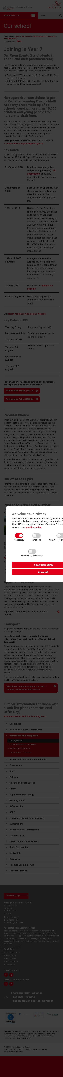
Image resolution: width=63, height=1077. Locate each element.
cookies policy (33, 527)
